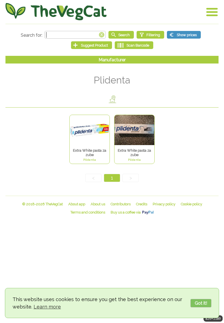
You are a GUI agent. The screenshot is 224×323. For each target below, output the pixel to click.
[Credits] (141, 204)
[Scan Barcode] (134, 45)
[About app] (76, 204)
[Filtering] (150, 35)
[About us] (98, 204)
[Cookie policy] (191, 204)
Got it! (201, 303)
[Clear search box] (101, 34)
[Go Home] (56, 12)
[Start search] (121, 35)
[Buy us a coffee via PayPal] (132, 212)
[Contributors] (121, 204)
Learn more (47, 307)
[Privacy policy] (164, 204)
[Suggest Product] (91, 45)
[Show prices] (184, 35)
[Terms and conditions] (87, 212)
